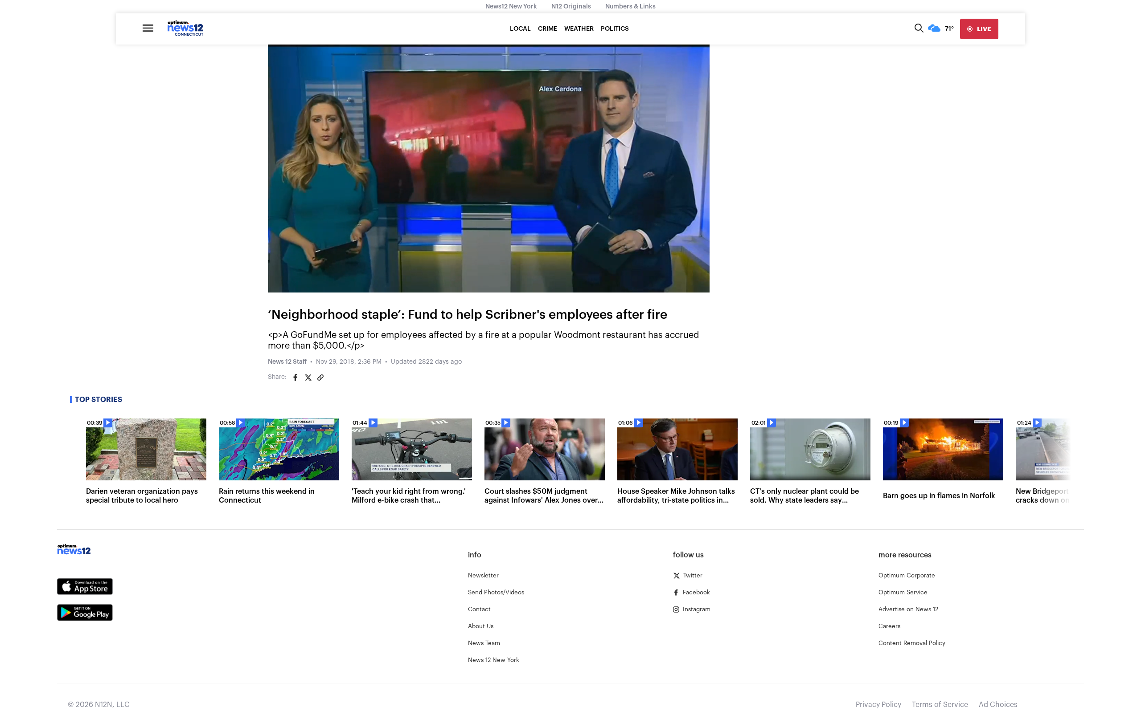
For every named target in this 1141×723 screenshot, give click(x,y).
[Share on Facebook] (295, 377)
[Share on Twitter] (308, 377)
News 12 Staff (287, 362)
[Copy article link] (320, 377)
